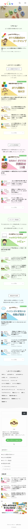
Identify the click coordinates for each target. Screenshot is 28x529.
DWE (3, 374)
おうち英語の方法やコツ (8, 454)
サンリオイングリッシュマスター (9, 386)
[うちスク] (8, 3)
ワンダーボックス (6, 392)
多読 (23, 392)
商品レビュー (15, 392)
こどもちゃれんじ (13, 377)
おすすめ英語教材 (7, 457)
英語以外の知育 (6, 463)
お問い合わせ (18, 524)
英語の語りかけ (5, 398)
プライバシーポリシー (11, 524)
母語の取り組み (13, 395)
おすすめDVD (19, 374)
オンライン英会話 (6, 383)
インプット (14, 380)
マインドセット (21, 389)
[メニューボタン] (25, 3)
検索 (24, 413)
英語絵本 (4, 401)
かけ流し (4, 377)
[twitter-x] (14, 444)
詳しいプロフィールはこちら (14, 440)
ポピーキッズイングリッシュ (8, 389)
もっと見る (14, 132)
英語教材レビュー (16, 398)
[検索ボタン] (19, 3)
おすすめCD (10, 374)
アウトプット (5, 380)
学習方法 (4, 395)
